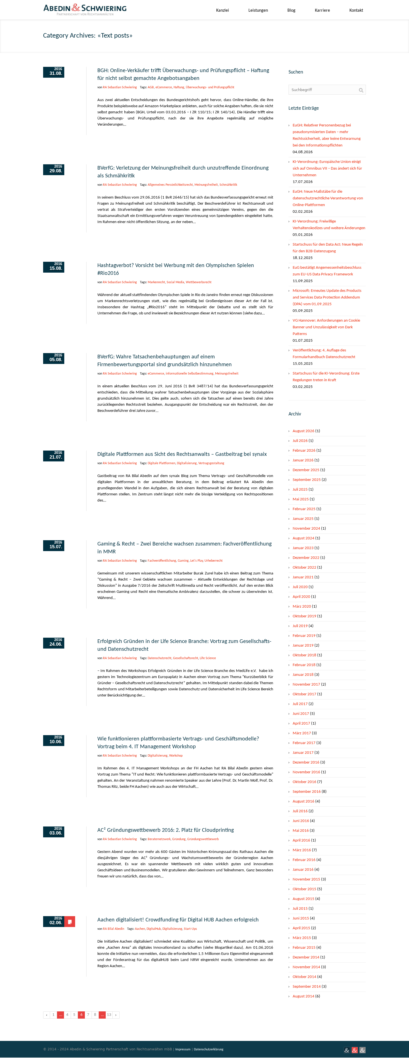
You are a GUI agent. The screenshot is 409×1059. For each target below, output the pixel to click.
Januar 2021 (303, 577)
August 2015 (303, 899)
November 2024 (306, 529)
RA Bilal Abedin (113, 929)
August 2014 (303, 996)
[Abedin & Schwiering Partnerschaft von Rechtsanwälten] (85, 11)
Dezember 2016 (306, 762)
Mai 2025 (301, 499)
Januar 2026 (303, 460)
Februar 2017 (304, 743)
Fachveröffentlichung (162, 560)
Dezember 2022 (306, 558)
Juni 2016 (301, 821)
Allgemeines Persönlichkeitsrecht (170, 185)
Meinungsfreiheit (206, 185)
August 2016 (303, 801)
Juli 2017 (300, 704)
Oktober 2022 (304, 568)
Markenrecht (156, 282)
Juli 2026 (300, 441)
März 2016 (302, 850)
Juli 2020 (300, 587)
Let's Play (196, 560)
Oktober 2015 (304, 889)
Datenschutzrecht (159, 658)
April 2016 (301, 840)
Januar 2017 (303, 753)
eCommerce (164, 87)
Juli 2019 (300, 626)
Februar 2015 (304, 948)
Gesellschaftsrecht (185, 658)
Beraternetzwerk (159, 839)
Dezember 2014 (306, 957)
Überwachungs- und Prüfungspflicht (210, 87)
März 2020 (302, 607)
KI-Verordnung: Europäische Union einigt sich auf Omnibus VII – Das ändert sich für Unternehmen (327, 168)
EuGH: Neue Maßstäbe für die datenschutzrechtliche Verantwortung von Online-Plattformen (328, 198)
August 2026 (303, 431)
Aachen (140, 929)
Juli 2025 (300, 490)
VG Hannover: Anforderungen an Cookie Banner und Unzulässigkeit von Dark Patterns (326, 327)
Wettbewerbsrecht (198, 282)
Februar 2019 (304, 636)
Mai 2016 (301, 831)
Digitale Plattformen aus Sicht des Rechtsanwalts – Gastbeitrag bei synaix (182, 454)
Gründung (179, 839)
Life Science (208, 658)
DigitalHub (154, 929)
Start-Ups (190, 929)
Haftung (179, 87)
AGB (151, 87)
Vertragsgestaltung (211, 463)
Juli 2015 (300, 909)
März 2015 (302, 938)
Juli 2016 (300, 811)
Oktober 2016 (304, 782)
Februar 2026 (304, 451)
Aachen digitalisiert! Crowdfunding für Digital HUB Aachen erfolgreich (178, 920)
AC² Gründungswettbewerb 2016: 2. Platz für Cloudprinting (165, 830)
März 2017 (302, 733)
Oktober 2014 (304, 977)
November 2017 (306, 685)
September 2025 (307, 480)
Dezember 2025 (306, 470)
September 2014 (307, 987)
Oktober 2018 (304, 655)
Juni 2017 (301, 714)
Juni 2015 (301, 918)
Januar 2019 (303, 646)
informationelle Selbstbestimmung (189, 373)
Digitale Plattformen (161, 463)
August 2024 (303, 538)
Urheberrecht (213, 560)
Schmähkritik (228, 185)
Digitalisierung (187, 463)
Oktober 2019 (304, 616)
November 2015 (306, 879)
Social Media (175, 282)
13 (109, 1015)
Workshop (176, 755)
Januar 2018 (303, 675)
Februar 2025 (304, 509)
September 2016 (307, 792)
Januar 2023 (303, 548)
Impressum (183, 1049)
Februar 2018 (304, 665)
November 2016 (306, 772)
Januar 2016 (303, 870)
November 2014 (306, 967)
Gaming (183, 560)
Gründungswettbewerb (203, 839)
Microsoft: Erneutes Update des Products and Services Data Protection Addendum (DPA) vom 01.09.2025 (327, 297)
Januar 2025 (303, 519)
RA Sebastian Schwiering (120, 87)
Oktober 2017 (304, 694)
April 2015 (301, 928)
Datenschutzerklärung (208, 1049)
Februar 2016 (304, 860)
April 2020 (301, 597)
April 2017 (301, 724)
